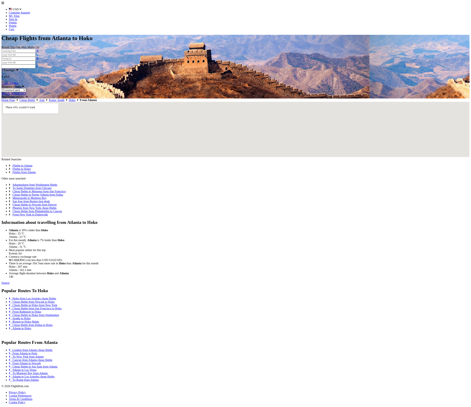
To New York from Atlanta (27, 356)
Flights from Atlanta (24, 172)
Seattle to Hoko (20, 318)
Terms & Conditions (20, 399)
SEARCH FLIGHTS (13, 93)
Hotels (12, 25)
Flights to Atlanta (22, 165)
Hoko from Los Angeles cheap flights (33, 298)
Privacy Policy (17, 392)
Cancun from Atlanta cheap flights (31, 360)
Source (5, 282)
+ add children (9, 83)
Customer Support (19, 12)
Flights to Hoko (22, 168)
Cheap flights (27, 100)
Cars (11, 29)
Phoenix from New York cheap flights (34, 207)
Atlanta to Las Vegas (23, 369)
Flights (13, 22)
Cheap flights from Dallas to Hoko (31, 325)
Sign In (13, 19)
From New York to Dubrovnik (30, 214)
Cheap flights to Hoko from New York (33, 305)
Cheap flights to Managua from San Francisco (39, 191)
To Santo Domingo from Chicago (32, 188)
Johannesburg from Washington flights (35, 184)
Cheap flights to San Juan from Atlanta (33, 366)
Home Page (8, 100)
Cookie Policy (17, 402)
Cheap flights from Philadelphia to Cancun (37, 211)
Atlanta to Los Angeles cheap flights (32, 376)
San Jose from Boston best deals (31, 201)
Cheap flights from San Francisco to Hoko (36, 308)
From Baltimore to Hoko (25, 311)
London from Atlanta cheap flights (31, 350)
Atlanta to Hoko (20, 328)
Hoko (72, 100)
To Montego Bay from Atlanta (29, 373)
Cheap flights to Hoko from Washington (34, 315)
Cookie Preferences (20, 395)
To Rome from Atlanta (24, 379)
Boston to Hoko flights (24, 321)
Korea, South (56, 100)
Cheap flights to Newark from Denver (35, 204)
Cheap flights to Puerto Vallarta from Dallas (38, 194)
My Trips (14, 15)
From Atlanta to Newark (25, 363)
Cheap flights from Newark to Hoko (32, 301)
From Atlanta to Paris (23, 353)
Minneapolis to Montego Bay (30, 198)
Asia (42, 100)
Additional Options (13, 96)
